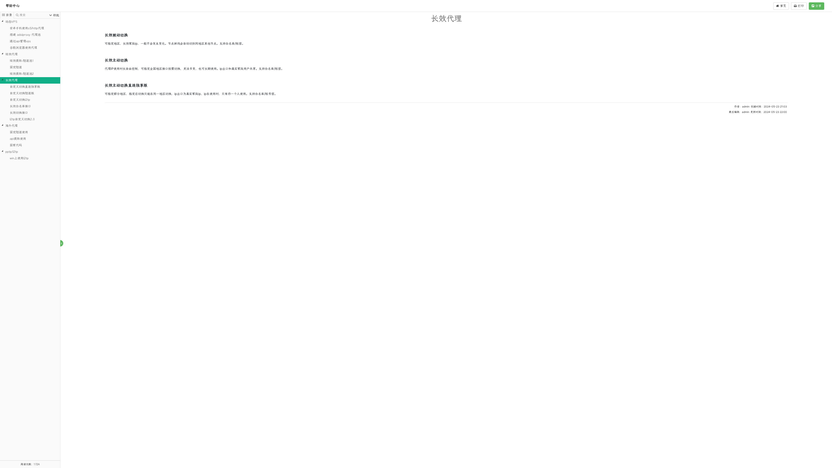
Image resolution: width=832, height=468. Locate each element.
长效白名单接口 (20, 106)
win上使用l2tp (19, 158)
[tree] (30, 90)
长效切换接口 (19, 113)
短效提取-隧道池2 (22, 74)
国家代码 (16, 145)
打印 (800, 6)
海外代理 (11, 126)
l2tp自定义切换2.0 (22, 119)
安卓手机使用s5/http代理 (27, 28)
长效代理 (11, 80)
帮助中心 (13, 6)
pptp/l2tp (11, 152)
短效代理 (11, 54)
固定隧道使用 (19, 132)
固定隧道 (16, 67)
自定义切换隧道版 (22, 93)
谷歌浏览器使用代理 (23, 48)
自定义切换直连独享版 (25, 87)
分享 (817, 6)
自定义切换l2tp (20, 100)
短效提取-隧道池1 (22, 61)
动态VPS (11, 22)
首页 (782, 6)
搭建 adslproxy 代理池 (25, 35)
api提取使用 (18, 139)
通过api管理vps (20, 41)
